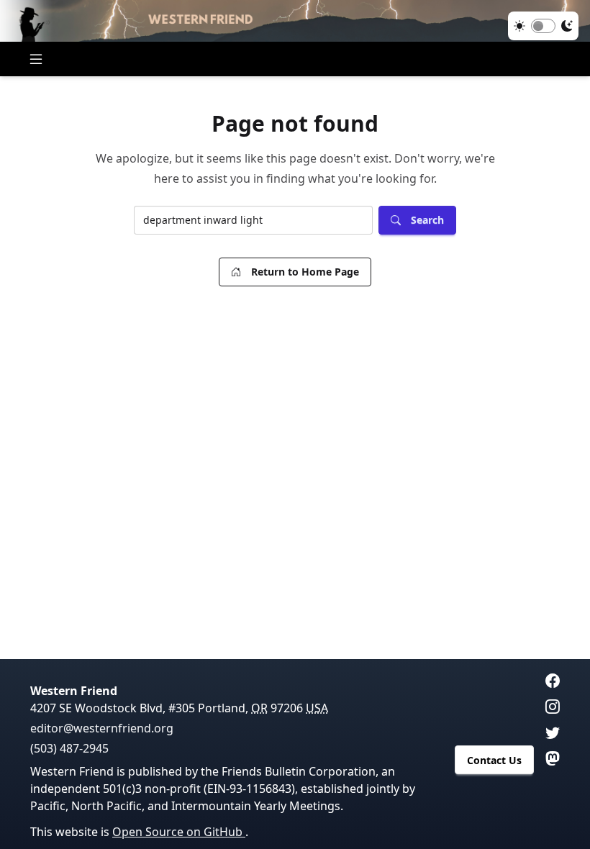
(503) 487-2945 (69, 748)
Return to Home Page (305, 271)
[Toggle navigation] (35, 59)
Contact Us (494, 760)
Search (427, 220)
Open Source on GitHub (178, 832)
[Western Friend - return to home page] (295, 21)
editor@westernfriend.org (101, 728)
